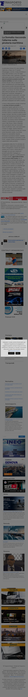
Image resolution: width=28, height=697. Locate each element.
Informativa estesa (15, 351)
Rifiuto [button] (17, 353)
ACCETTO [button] (11, 353)
